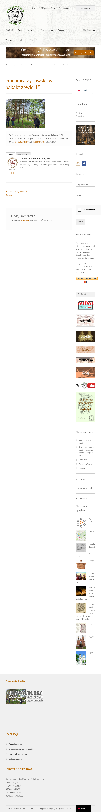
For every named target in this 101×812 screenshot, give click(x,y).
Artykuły (32, 30)
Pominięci (82, 469)
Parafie (20, 30)
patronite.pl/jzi (38, 142)
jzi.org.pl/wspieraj (21, 142)
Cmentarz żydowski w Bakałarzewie (34, 65)
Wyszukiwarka (46, 30)
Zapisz (80, 222)
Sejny (91, 653)
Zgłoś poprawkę (15, 759)
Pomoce (60, 30)
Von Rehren (83, 460)
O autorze (10, 154)
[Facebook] (12, 172)
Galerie (22, 40)
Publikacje (43, 8)
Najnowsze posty (23, 154)
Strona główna (14, 65)
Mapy (91, 624)
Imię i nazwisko (83, 184)
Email (79, 195)
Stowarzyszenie (64, 8)
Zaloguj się (80, 116)
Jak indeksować (15, 744)
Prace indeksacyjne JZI (18, 754)
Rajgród (91, 637)
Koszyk (91, 561)
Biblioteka (10, 40)
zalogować (24, 220)
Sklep (53, 8)
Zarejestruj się (81, 113)
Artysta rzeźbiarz (85, 464)
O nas (34, 8)
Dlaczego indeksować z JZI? (21, 749)
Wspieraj (9, 30)
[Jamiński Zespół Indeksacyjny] (12, 162)
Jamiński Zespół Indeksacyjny (34, 158)
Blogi (32, 40)
